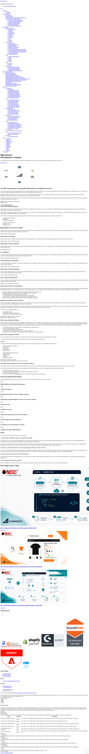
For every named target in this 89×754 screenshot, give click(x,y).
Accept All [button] (9, 697)
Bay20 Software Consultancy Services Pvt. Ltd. (26, 692)
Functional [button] (3, 733)
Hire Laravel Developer (13, 111)
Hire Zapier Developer (13, 136)
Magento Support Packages (11, 85)
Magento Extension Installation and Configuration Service (18, 78)
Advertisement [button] (4, 744)
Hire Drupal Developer (13, 102)
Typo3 (9, 57)
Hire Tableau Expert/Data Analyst (15, 130)
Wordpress (8, 145)
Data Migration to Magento (11, 83)
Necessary (4, 712)
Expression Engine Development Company (17, 50)
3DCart (9, 41)
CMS (7, 55)
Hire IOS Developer (12, 118)
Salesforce (10, 63)
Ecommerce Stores (7, 673)
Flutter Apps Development (13, 68)
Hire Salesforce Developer (13, 123)
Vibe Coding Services (12, 54)
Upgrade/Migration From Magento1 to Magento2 (16, 80)
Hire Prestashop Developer (13, 95)
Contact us (5, 151)
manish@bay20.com (7, 686)
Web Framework (9, 108)
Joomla (9, 60)
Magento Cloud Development (12, 75)
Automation (8, 135)
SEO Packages (6, 14)
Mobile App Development (13, 47)
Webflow (10, 61)
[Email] (3, 2)
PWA (7, 131)
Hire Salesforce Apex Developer (15, 127)
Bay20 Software (4, 1)
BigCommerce (9, 141)
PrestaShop (10, 31)
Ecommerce (8, 138)
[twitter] (8, 2)
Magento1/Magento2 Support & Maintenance (15, 77)
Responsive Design (12, 45)
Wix (9, 38)
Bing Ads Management (13, 24)
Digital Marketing (9, 16)
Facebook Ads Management (14, 23)
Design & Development (13, 44)
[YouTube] (10, 2)
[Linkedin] (7, 2)
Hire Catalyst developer (13, 134)
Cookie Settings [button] (4, 697)
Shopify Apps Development (14, 69)
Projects (4, 10)
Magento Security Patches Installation (13, 84)
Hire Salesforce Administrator (14, 125)
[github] (9, 2)
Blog (4, 137)
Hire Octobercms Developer (14, 105)
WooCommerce (11, 33)
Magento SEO (9, 82)
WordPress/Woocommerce (13, 56)
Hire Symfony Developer (13, 114)
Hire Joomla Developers (13, 101)
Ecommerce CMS (9, 28)
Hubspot (10, 64)
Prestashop (8, 143)
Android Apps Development (14, 67)
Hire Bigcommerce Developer (14, 96)
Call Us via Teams (4, 752)
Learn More (3, 530)
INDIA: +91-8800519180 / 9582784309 (11, 681)
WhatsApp (10, 752)
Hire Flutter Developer (13, 120)
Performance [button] (3, 737)
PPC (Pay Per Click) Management (13, 18)
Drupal (9, 58)
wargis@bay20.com (7, 687)
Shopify (10, 35)
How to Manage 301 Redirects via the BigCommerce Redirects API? (19, 528)
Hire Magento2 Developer (13, 90)
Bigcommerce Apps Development (15, 70)
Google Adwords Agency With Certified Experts (16, 17)
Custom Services (11, 43)
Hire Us (4, 87)
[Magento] (5, 2)
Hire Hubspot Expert (12, 122)
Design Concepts (6, 674)
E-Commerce (8, 88)
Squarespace (10, 36)
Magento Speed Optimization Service (13, 81)
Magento (8, 140)
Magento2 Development (11, 74)
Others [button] (2, 748)
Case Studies (8, 13)
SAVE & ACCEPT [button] (5, 751)
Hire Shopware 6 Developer (14, 94)
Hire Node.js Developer (13, 112)
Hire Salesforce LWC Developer (15, 124)
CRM (7, 62)
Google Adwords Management (14, 25)
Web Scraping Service (12, 48)
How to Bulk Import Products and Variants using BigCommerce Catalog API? (21, 605)
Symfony (10, 37)
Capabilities (5, 27)
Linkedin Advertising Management (15, 21)
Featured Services (9, 42)
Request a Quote (4, 162)
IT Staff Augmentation (13, 52)
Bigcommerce (11, 34)
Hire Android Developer (13, 117)
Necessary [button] (3, 711)
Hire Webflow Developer (13, 107)
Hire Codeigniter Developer (14, 110)
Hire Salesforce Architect (13, 128)
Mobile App (8, 65)
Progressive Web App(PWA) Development (17, 49)
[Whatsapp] (1, 2)
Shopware (10, 30)
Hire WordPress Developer (13, 100)
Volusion (10, 40)
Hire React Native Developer (14, 116)
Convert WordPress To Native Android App (17, 51)
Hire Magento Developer (13, 91)
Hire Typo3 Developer (13, 103)
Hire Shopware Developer (13, 92)
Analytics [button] (2, 740)
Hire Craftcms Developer (13, 104)
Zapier (7, 149)
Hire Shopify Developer (13, 97)
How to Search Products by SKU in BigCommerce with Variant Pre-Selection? (21, 566)
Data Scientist (8, 129)
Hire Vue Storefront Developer (14, 132)
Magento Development (8, 71)
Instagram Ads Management (14, 22)
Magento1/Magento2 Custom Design (13, 76)
